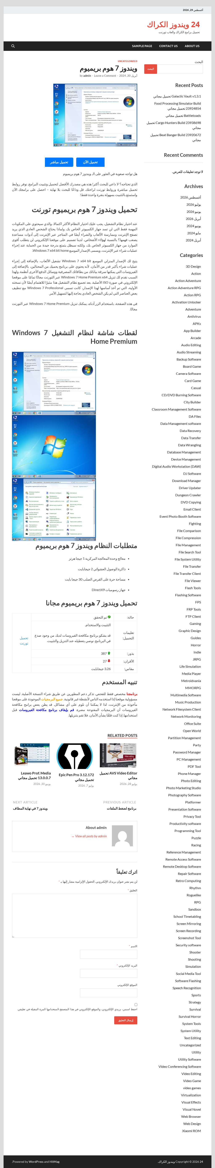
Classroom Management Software (176, 409)
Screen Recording (188, 931)
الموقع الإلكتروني (127, 984)
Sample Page (142, 46)
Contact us (168, 46)
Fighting (195, 523)
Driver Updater (190, 488)
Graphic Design (190, 631)
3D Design (193, 266)
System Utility (191, 1031)
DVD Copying (191, 502)
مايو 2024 (194, 233)
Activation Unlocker (186, 302)
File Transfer (192, 566)
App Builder (192, 331)
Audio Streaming (189, 352)
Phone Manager (189, 774)
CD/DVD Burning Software (181, 395)
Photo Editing (191, 781)
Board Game (192, 366)
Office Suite (192, 724)
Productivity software (185, 824)
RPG (197, 902)
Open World (192, 731)
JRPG (197, 659)
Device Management (186, 459)
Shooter (195, 952)
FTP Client (193, 616)
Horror (196, 645)
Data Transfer (191, 438)
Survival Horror (190, 1016)
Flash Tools (193, 588)
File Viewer (193, 581)
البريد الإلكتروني (127, 965)
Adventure (193, 309)
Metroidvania (191, 681)
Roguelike (194, 895)
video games (192, 1088)
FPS (198, 602)
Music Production (188, 702)
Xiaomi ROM (191, 1131)
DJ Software (192, 473)
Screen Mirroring (189, 924)
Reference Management (183, 852)
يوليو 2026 (193, 204)
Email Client (192, 509)
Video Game (192, 1081)
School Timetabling (187, 916)
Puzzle (196, 838)
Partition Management (184, 738)
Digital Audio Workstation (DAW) (176, 466)
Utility (196, 1052)
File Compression (188, 538)
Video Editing (191, 1074)
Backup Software (189, 359)
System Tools (191, 1024)
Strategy (195, 1002)
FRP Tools (194, 609)
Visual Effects (191, 1102)
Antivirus (194, 316)
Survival (195, 1009)
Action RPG (192, 295)
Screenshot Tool (189, 938)
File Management (188, 545)
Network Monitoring (186, 716)
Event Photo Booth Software (180, 516)
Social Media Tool (188, 974)
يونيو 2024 (194, 226)
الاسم (133, 946)
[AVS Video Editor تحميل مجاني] (117, 757)
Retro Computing (188, 881)
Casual (196, 388)
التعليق (132, 890)
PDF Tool (194, 766)
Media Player (191, 674)
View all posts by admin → (89, 836)
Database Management (184, 452)
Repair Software (189, 874)
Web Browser (191, 1116)
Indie (197, 652)
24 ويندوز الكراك (173, 24)
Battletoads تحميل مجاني (183, 115)
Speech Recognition (187, 988)
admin (87, 75)
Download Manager (186, 481)
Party (197, 745)
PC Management (189, 759)
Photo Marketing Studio (183, 788)
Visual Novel (192, 1109)
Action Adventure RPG (184, 288)
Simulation (193, 966)
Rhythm (195, 888)
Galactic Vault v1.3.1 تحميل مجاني (177, 96)
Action (196, 273)
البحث (199, 62)
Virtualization (191, 1095)
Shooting (194, 959)
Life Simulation (190, 666)
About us (192, 46)
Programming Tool (187, 831)
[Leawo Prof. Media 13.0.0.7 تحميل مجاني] (31, 757)
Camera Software (188, 373)
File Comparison (189, 531)
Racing (196, 845)
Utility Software (189, 1059)
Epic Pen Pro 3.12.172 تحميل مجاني (76, 777)
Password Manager (187, 752)
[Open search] (13, 46)
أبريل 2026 (193, 219)
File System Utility (188, 559)
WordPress (36, 1161)
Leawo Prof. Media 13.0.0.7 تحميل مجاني (34, 775)
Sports (196, 995)
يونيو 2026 (194, 211)
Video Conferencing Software (180, 1066)
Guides (196, 638)
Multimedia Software (185, 695)
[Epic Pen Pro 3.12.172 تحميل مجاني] (74, 758)
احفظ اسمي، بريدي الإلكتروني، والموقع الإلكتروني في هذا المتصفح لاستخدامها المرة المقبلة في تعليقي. (77, 1009)
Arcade (196, 338)
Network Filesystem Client (182, 709)
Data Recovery (190, 431)
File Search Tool (190, 552)
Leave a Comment (105, 75)
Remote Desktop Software (182, 866)
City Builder (192, 402)
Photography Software (184, 795)
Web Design (192, 1124)
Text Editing (192, 1038)
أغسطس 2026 (190, 197)
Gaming (195, 623)
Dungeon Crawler (188, 495)
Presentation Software (184, 809)
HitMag (54, 1161)
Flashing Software (188, 595)
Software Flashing (188, 981)
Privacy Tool (192, 816)
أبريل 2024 (193, 240)
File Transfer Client (187, 573)
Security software (188, 945)
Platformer (193, 802)
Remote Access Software (183, 859)
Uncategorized (127, 61)
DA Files (195, 416)
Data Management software (180, 423)
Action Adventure (188, 281)
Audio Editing (191, 345)
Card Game (193, 381)
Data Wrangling (189, 445)
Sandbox (194, 909)
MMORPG (193, 688)
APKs (197, 323)
